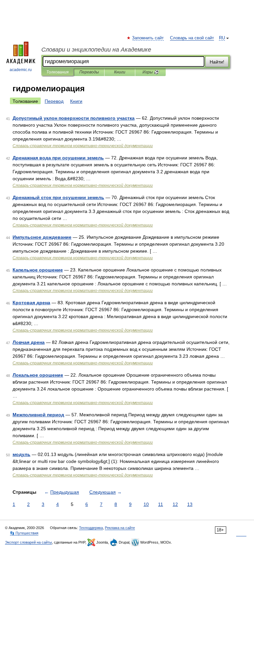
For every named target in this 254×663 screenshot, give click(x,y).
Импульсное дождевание (42, 237)
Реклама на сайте (120, 528)
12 (175, 504)
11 (160, 504)
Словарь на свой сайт (192, 38)
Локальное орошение (38, 375)
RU (222, 38)
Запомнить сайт (148, 38)
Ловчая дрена (29, 342)
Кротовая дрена (31, 302)
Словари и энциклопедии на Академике (96, 49)
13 (189, 504)
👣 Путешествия (24, 533)
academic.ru (21, 69)
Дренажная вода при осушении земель (58, 157)
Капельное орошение (38, 269)
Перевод (54, 101)
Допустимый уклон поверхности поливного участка (74, 118)
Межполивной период (38, 414)
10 (146, 504)
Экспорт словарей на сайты (28, 542)
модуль (21, 454)
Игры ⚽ (151, 72)
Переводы (89, 72)
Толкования (57, 72)
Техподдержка (91, 528)
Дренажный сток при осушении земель (58, 197)
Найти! (217, 61)
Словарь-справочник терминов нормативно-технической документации (83, 146)
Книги (119, 72)
